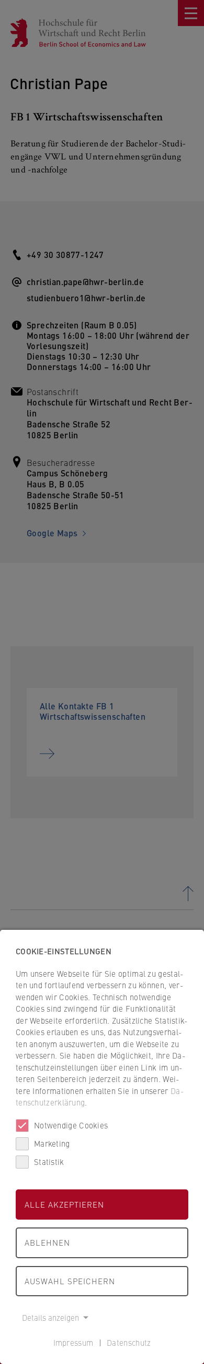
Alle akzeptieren (64, 1204)
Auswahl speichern (70, 1280)
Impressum (73, 1342)
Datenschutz (129, 1342)
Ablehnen (47, 1242)
